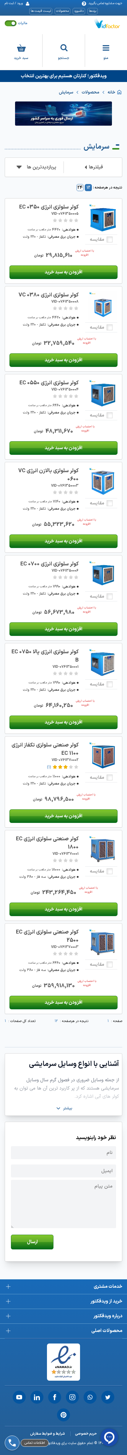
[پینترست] (63, 1414)
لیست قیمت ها (41, 11)
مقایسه (97, 239)
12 (88, 188)
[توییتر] (107, 1397)
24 (80, 188)
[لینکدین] (36, 1397)
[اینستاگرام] (72, 1397)
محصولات (62, 11)
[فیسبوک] (54, 1397)
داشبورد (79, 11)
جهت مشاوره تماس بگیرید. (105, 3)
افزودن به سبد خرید (63, 272)
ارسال (32, 1242)
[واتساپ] (90, 1397)
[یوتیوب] (19, 1397)
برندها (92, 11)
